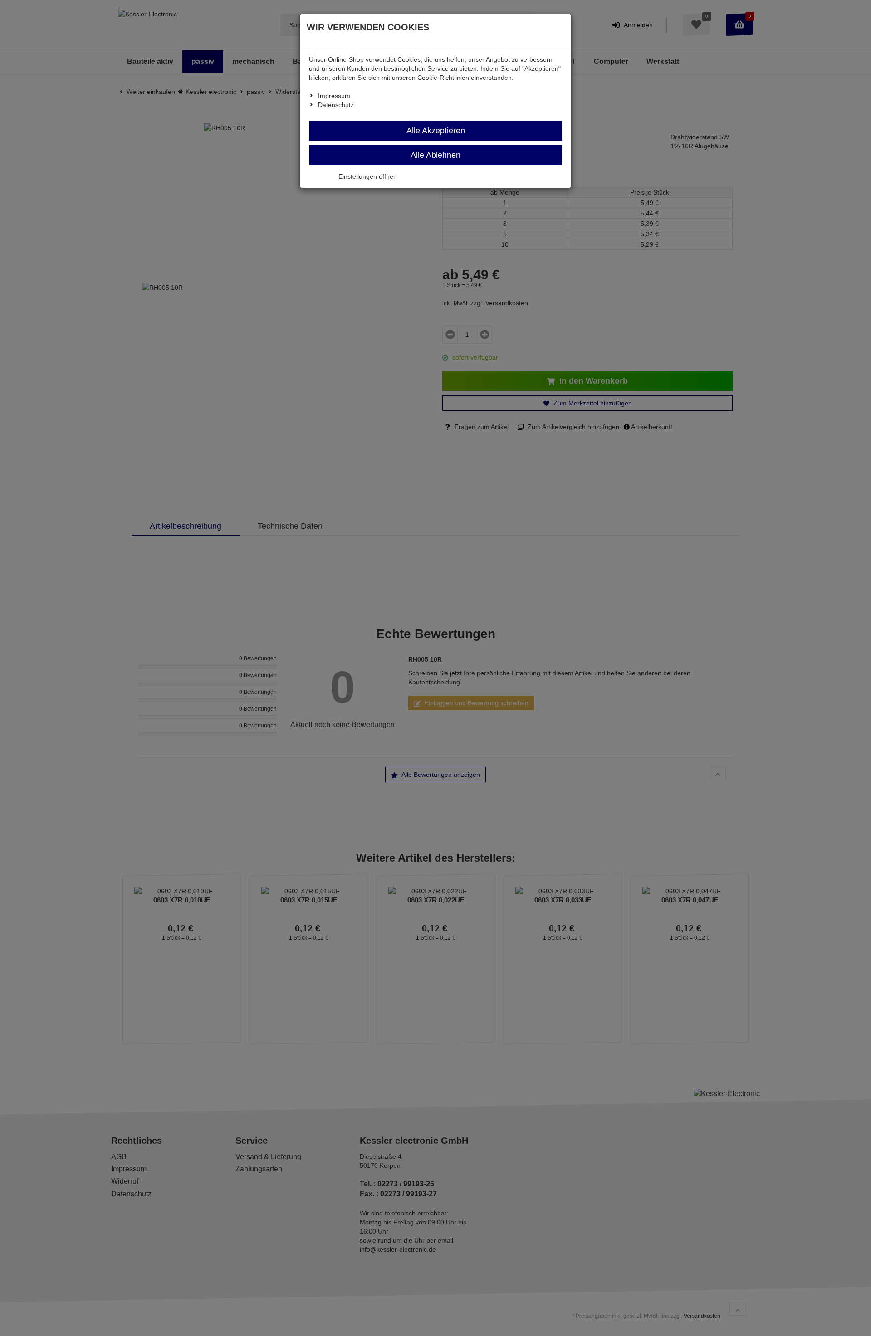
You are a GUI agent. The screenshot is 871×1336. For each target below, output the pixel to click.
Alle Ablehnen (435, 155)
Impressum (334, 95)
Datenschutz (336, 104)
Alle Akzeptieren (435, 130)
